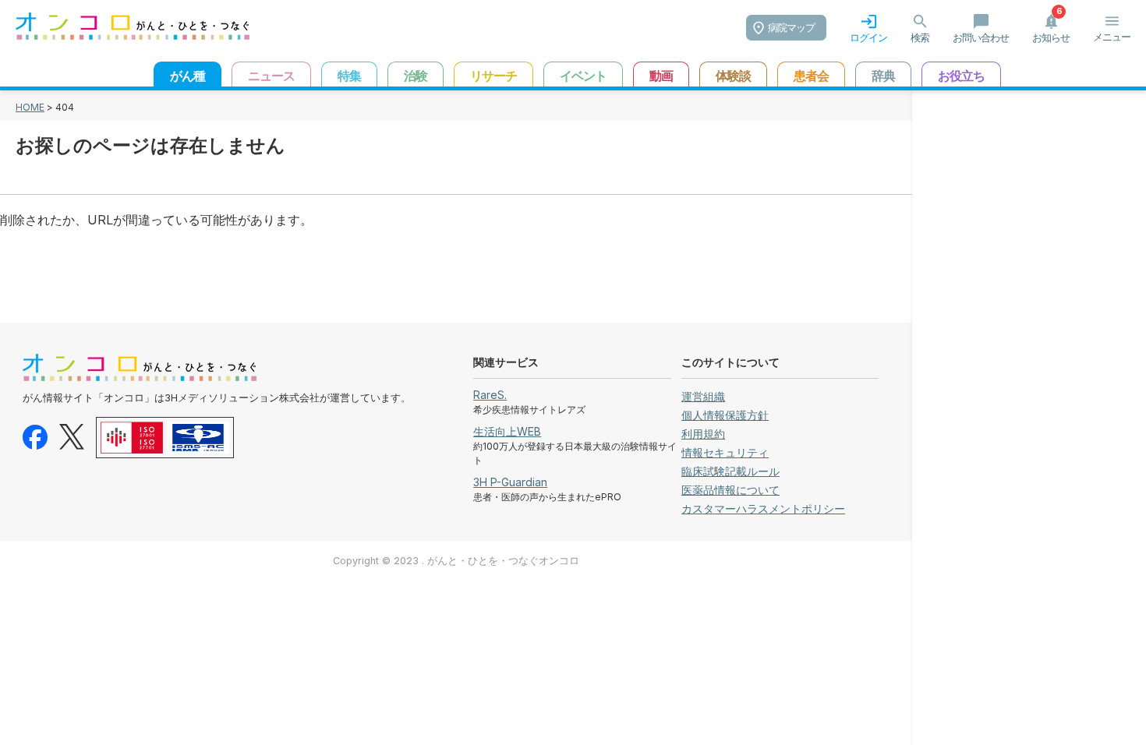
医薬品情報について (730, 489)
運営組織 (703, 396)
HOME (30, 107)
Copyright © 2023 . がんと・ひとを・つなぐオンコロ (456, 561)
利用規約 (703, 433)
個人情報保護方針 (725, 415)
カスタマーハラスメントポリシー (763, 508)
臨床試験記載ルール (730, 471)
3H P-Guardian (510, 482)
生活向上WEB (507, 431)
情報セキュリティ (725, 452)
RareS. (490, 394)
